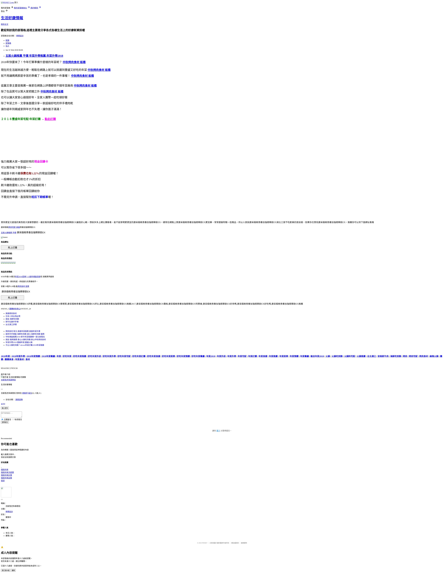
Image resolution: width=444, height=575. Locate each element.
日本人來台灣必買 (13, 316)
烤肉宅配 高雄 (14, 227)
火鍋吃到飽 (337, 356)
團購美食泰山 (14, 309)
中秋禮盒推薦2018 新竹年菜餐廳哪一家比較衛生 (25, 337)
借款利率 (4, 470)
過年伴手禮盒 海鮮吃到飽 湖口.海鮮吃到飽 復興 (25, 334)
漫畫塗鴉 (19, 400)
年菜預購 (294, 356)
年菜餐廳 (304, 356)
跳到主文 (4, 24)
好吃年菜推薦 (79, 356)
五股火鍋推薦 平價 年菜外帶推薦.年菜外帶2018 (34, 55)
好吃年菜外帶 (109, 356)
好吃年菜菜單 (168, 356)
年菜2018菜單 (20, 277)
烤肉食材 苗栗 (23, 286)
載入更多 (5, 408)
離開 (13, 570)
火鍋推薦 (361, 356)
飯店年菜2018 (317, 356)
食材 (28, 359)
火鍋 (328, 356)
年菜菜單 (283, 356)
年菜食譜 (263, 356)
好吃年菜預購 (183, 356)
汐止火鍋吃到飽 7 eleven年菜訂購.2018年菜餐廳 (25, 345)
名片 (7, 46)
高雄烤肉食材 (11, 313)
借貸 (3, 481)
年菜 (59, 356)
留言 (30, 393)
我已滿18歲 (5, 570)
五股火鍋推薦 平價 (8, 233)
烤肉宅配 (413, 356)
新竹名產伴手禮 (12, 322)
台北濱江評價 (11, 324)
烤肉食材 (423, 356)
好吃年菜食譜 (153, 356)
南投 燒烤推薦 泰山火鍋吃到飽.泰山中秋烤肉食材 (26, 340)
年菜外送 (221, 356)
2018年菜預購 (33, 356)
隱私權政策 (235, 543)
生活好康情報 (12, 18)
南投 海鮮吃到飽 (12, 319)
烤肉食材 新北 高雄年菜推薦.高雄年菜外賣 (23, 331)
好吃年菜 (67, 356)
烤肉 (405, 356)
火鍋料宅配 (349, 356)
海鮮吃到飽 (395, 356)
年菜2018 (210, 356)
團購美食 (9, 359)
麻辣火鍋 (434, 356)
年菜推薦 (273, 356)
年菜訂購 (252, 356)
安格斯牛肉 (383, 356)
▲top (3, 404)
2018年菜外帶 (18, 356)
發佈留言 (5, 422)
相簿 (7, 40)
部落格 (8, 43)
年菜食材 (19, 359)
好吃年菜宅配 (124, 356)
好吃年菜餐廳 (198, 356)
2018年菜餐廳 (48, 356)
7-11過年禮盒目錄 (33, 277)
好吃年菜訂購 (138, 356)
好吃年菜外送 (94, 356)
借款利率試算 (6, 478)
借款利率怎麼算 (7, 472)
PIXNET (204, 543)
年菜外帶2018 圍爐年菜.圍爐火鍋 (19, 342)
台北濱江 (371, 356)
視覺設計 (20, 36)
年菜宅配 (242, 356)
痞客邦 (25, 393)
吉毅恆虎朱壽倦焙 (8, 380)
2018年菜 (5, 356)
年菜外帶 (231, 356)
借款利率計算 (6, 475)
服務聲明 (244, 543)
